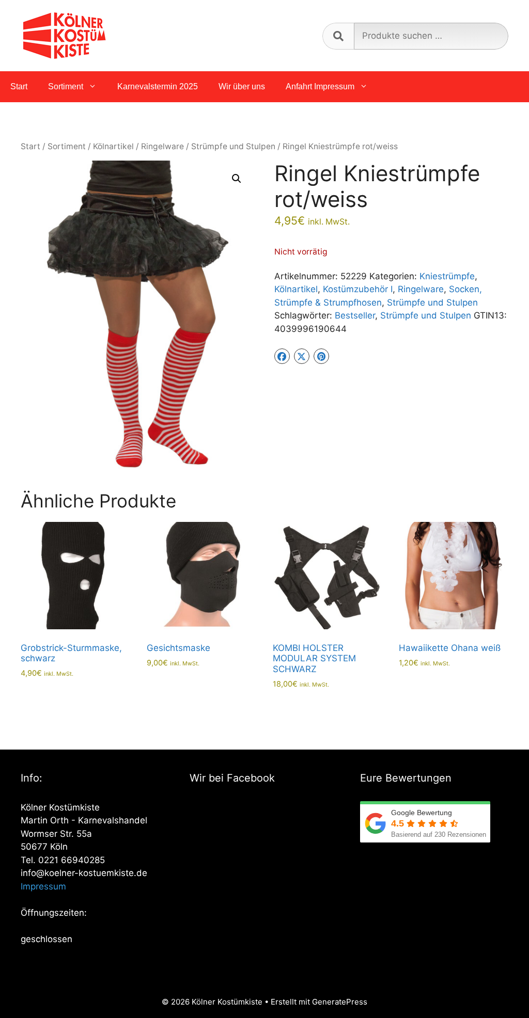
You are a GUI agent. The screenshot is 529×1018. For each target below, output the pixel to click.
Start (18, 86)
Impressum (43, 886)
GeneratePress (339, 1002)
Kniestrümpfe (447, 276)
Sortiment (65, 86)
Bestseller (355, 315)
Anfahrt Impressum (320, 86)
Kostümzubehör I (358, 289)
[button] (236, 178)
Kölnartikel (113, 146)
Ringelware (162, 146)
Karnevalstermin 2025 (157, 86)
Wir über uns (242, 86)
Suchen (338, 36)
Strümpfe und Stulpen (233, 146)
